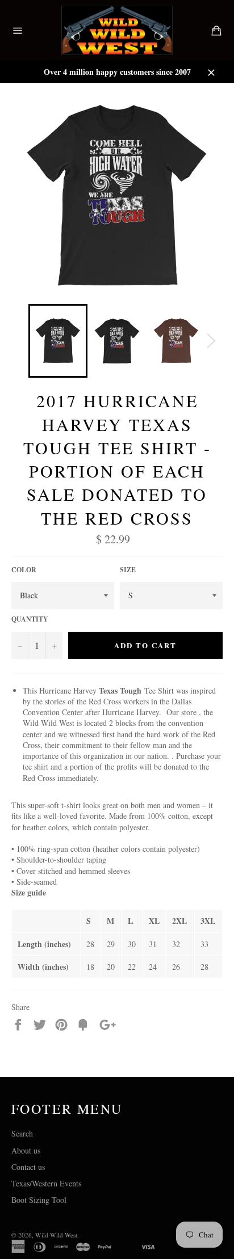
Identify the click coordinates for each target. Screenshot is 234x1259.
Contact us (28, 1166)
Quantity (29, 619)
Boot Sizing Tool (38, 1199)
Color (23, 569)
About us (25, 1150)
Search (22, 1133)
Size (128, 569)
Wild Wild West (56, 1235)
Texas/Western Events (46, 1183)
